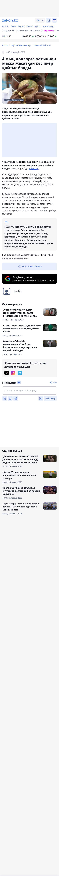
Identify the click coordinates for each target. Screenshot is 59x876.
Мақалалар (48, 26)
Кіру (55, 382)
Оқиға (30, 26)
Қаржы (21, 26)
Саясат (5, 26)
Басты (5, 45)
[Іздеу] (48, 20)
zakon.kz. (34, 168)
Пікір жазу (50, 398)
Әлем (13, 26)
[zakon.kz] (10, 20)
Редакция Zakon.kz (42, 45)
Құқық (38, 26)
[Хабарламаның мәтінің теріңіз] (29, 390)
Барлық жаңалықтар (21, 45)
